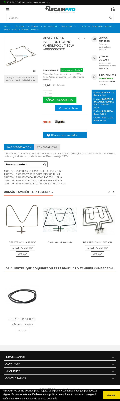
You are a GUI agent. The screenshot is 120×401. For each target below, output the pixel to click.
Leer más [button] (52, 398)
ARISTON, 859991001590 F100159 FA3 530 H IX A (32, 174)
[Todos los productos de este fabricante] (59, 121)
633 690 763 (14, 2)
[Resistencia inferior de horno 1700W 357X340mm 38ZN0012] (60, 219)
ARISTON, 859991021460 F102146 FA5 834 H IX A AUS (35, 183)
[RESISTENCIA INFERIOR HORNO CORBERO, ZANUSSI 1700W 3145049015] (22, 219)
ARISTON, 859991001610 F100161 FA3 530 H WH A (33, 180)
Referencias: (50, 56)
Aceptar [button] (111, 395)
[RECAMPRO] (60, 9)
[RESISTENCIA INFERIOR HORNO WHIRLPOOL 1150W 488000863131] (21, 55)
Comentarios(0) (47, 147)
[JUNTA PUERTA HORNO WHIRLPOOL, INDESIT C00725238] (22, 296)
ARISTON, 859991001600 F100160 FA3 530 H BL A (33, 177)
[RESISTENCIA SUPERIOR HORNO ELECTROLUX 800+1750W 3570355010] (97, 219)
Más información (19, 147)
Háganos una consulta (63, 135)
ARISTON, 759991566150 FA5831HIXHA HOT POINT (33, 171)
